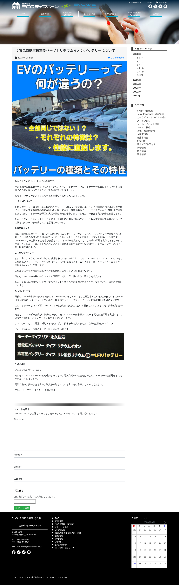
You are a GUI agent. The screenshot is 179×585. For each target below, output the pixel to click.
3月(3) (140, 71)
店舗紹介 (141, 140)
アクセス (149, 2)
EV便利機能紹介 (145, 110)
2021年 (137, 95)
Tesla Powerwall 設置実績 (150, 114)
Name (18, 454)
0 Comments (117, 57)
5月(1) (140, 65)
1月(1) (140, 75)
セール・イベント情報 (148, 124)
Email (18, 466)
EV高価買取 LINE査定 (64, 524)
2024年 (137, 84)
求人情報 (141, 151)
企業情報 (156, 14)
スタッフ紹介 (143, 120)
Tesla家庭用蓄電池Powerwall (134, 13)
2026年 (137, 54)
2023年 (137, 87)
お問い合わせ (162, 2)
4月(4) (140, 68)
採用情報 (59, 538)
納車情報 (141, 154)
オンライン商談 (89, 14)
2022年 (137, 91)
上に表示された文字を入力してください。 (35, 496)
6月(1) (140, 61)
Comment (19, 419)
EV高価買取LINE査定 (67, 13)
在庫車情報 (45, 14)
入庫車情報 (142, 134)
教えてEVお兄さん (146, 144)
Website (18, 478)
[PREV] (134, 522)
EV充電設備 (111, 14)
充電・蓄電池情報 (146, 130)
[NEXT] (164, 522)
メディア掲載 (143, 127)
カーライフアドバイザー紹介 (151, 117)
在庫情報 (59, 521)
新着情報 (141, 147)
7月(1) (140, 58)
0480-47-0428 (136, 2)
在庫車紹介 (142, 137)
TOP (23, 14)
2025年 (137, 80)
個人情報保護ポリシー (65, 547)
